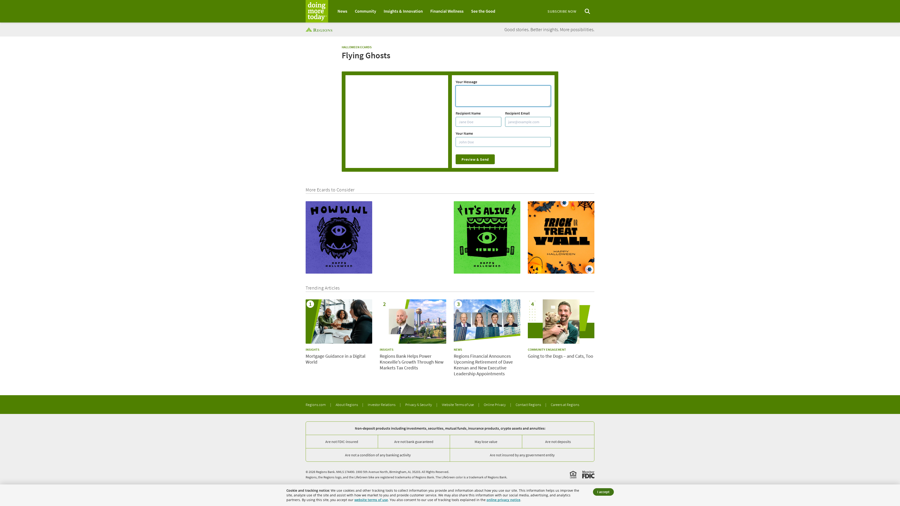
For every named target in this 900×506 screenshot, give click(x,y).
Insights (312, 349)
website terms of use (371, 500)
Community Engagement (547, 349)
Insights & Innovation (403, 11)
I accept (603, 492)
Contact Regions (529, 404)
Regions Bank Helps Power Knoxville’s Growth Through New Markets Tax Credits (411, 362)
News (342, 11)
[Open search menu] (587, 11)
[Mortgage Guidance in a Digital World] (339, 321)
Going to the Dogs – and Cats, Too (560, 356)
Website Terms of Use (458, 404)
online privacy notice (503, 500)
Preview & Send (475, 159)
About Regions (347, 404)
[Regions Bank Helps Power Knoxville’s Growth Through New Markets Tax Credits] (413, 321)
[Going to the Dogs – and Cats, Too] (561, 321)
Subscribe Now (562, 11)
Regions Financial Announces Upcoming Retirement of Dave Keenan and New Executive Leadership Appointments (483, 364)
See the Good (483, 11)
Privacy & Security (419, 404)
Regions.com (316, 404)
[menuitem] (342, 11)
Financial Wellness (447, 11)
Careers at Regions (565, 404)
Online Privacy (495, 404)
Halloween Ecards (357, 47)
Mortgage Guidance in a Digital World (335, 359)
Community (365, 11)
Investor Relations (382, 404)
